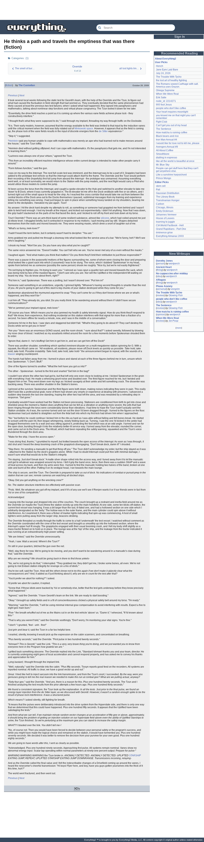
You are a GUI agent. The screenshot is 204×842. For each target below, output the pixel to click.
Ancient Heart (164, 267)
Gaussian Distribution (167, 193)
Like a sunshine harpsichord (171, 174)
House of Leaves (165, 218)
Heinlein (13, 140)
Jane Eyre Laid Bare (167, 69)
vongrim (175, 289)
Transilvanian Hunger (167, 200)
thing (159, 270)
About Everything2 (165, 58)
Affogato (161, 279)
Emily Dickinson (164, 211)
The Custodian (27, 85)
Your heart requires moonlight (172, 111)
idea (159, 276)
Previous (13, 95)
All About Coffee (164, 150)
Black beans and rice (167, 136)
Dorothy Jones (164, 260)
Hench (159, 66)
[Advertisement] (102, 10)
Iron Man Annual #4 (166, 139)
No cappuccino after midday (172, 273)
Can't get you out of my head (171, 125)
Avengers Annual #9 (167, 146)
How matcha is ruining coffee (171, 132)
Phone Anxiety (164, 286)
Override (77, 66)
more (178, 328)
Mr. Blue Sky (162, 164)
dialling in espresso (166, 157)
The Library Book (165, 196)
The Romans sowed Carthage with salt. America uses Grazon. (177, 85)
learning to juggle (165, 221)
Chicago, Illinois (164, 207)
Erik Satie (161, 97)
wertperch (174, 263)
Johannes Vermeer (166, 214)
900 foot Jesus (164, 104)
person (160, 263)
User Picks (161, 62)
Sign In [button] (179, 36)
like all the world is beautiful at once (175, 161)
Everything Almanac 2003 (170, 236)
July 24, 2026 (163, 73)
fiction (9, 85)
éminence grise (164, 232)
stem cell (161, 186)
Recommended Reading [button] (179, 53)
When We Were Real (167, 93)
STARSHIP (135, 755)
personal (161, 289)
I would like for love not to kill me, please (177, 143)
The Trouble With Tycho (168, 76)
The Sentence (163, 129)
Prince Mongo (163, 178)
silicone (105, 218)
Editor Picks (162, 182)
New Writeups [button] (179, 253)
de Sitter (103, 131)
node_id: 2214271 (166, 101)
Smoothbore (162, 154)
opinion (161, 314)
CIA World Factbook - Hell (170, 225)
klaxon (11, 354)
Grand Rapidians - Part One (171, 229)
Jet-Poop (173, 320)
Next (21, 95)
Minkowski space (84, 128)
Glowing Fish (176, 295)
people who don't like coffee (171, 108)
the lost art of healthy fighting (171, 80)
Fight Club (161, 121)
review (160, 295)
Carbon (160, 203)
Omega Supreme (165, 90)
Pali (158, 189)
